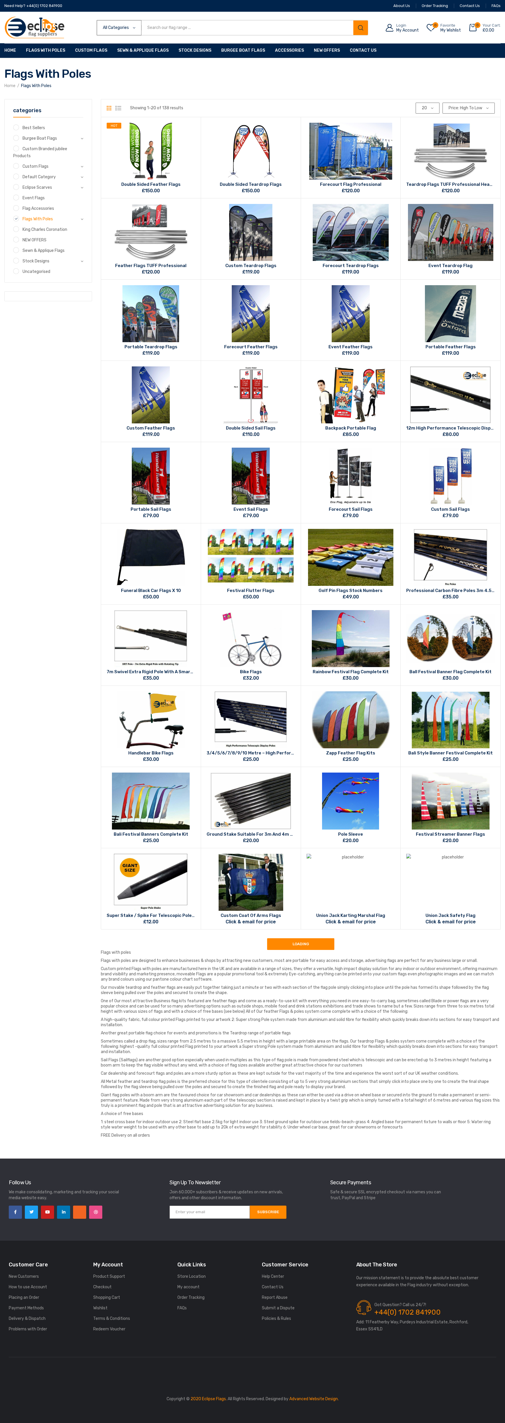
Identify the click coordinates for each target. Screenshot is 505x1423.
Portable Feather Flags (451, 346)
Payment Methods (26, 1308)
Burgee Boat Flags (243, 50)
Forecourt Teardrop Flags (351, 265)
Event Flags (34, 197)
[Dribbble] (95, 1212)
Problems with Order (28, 1329)
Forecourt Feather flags (251, 346)
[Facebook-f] (15, 1212)
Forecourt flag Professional (350, 184)
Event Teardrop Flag (450, 265)
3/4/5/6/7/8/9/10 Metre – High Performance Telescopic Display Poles (251, 753)
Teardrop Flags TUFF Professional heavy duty (450, 184)
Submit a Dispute (278, 1308)
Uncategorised (36, 271)
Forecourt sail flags (351, 509)
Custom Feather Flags (151, 428)
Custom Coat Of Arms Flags (251, 915)
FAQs (182, 1308)
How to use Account (28, 1286)
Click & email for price (251, 922)
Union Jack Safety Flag (450, 915)
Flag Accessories (38, 208)
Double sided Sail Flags (251, 428)
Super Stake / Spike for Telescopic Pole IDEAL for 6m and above (151, 915)
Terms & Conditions (111, 1318)
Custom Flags (91, 50)
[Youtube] (47, 1212)
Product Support (109, 1276)
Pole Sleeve (350, 834)
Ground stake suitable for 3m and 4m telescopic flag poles (251, 834)
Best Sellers (34, 127)
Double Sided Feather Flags (151, 184)
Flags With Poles (45, 50)
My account (188, 1286)
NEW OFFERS (34, 240)
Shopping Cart (106, 1297)
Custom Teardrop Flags (250, 265)
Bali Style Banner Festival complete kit (450, 753)
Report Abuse (275, 1297)
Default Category (39, 176)
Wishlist (100, 1308)
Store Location (191, 1276)
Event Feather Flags (350, 346)
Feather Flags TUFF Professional (150, 265)
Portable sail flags (151, 509)
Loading (301, 944)
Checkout (102, 1286)
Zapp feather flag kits (350, 753)
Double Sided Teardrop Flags (251, 184)
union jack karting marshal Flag (350, 915)
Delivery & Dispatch (27, 1318)
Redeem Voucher (109, 1329)
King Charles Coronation (45, 229)
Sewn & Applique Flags (143, 50)
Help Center (273, 1276)
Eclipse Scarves (37, 187)
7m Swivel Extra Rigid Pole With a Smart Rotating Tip (151, 671)
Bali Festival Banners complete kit (151, 834)
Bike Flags (251, 671)
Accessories (289, 50)
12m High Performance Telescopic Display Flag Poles (450, 428)
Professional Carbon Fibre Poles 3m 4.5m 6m (450, 590)
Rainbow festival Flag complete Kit (351, 671)
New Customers (24, 1276)
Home (10, 50)
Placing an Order (24, 1297)
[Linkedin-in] (63, 1212)
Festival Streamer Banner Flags (450, 834)
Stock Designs (195, 50)
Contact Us (363, 50)
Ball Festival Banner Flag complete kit (450, 671)
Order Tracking (191, 1297)
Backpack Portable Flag (350, 428)
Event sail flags (251, 509)
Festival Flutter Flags (250, 590)
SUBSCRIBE (268, 1212)
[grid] (109, 108)
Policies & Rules (276, 1318)
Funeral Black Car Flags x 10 (151, 590)
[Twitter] (31, 1212)
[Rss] (79, 1212)
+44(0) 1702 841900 (407, 1312)
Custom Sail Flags (450, 509)
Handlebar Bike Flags (151, 753)
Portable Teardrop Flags (150, 346)
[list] (118, 108)
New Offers (327, 50)
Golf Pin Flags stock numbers (351, 590)
